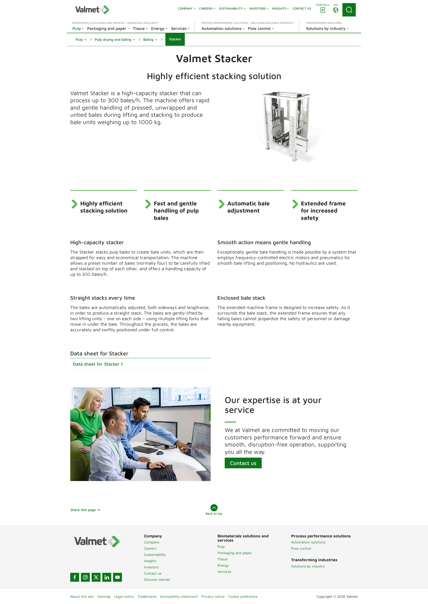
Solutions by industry (308, 566)
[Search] (349, 9)
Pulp (221, 547)
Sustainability (155, 555)
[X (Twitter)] (96, 577)
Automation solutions (308, 542)
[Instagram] (85, 577)
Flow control (301, 548)
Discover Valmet (157, 579)
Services (224, 571)
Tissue (223, 559)
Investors (151, 567)
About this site (82, 596)
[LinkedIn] (106, 577)
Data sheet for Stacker (96, 363)
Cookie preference (242, 596)
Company (151, 542)
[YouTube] (117, 577)
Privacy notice (213, 596)
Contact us (243, 463)
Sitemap (104, 596)
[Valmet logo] (92, 10)
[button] (81, 39)
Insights (150, 561)
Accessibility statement (179, 596)
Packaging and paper (235, 553)
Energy (223, 565)
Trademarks (147, 596)
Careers (150, 548)
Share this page (83, 510)
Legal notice (124, 596)
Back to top (214, 513)
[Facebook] (74, 577)
